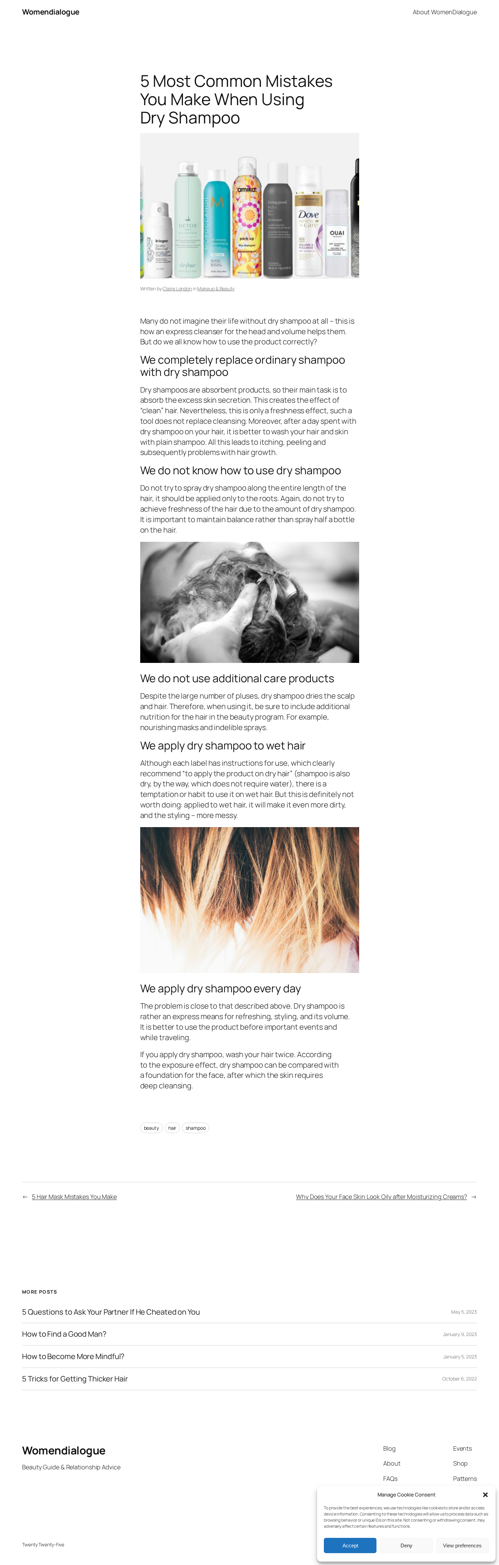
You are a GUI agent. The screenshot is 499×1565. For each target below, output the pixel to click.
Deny (406, 1545)
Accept (350, 1545)
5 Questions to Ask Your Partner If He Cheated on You (111, 1312)
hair (172, 1128)
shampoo (195, 1128)
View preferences (462, 1545)
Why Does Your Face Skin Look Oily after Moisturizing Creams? (381, 1196)
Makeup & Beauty (216, 288)
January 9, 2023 (460, 1334)
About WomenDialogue (445, 12)
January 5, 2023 (460, 1356)
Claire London (177, 288)
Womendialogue (50, 12)
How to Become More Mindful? (73, 1356)
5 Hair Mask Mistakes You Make (74, 1196)
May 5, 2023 (464, 1312)
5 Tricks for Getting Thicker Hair (75, 1379)
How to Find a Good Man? (64, 1334)
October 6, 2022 (459, 1378)
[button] (485, 1494)
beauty (151, 1128)
